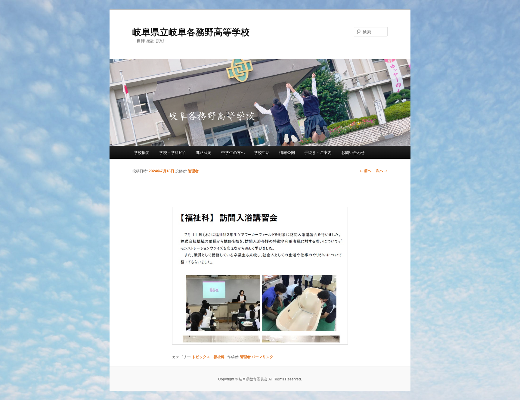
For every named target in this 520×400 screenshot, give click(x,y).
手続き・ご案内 (318, 152)
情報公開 (287, 152)
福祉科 (219, 356)
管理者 (193, 170)
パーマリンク (262, 356)
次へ (382, 170)
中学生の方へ (233, 152)
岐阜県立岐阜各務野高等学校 (191, 31)
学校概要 (142, 152)
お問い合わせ (353, 152)
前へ (365, 170)
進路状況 (204, 152)
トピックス (201, 356)
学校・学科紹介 (173, 152)
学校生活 (262, 152)
